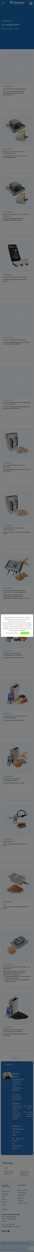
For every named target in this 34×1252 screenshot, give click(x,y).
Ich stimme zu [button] (24, 633)
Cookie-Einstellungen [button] (12, 633)
